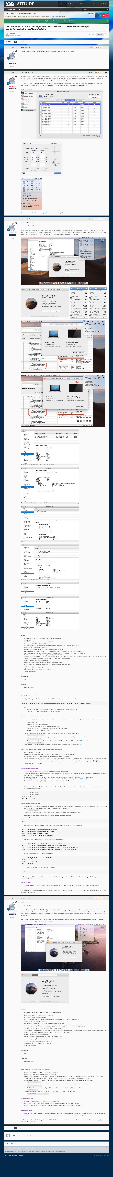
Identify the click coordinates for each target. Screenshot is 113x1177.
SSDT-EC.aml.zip (33, 1089)
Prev (9, 41)
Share (92, 34)
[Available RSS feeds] (106, 1148)
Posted (26, 47)
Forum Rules (73, 3)
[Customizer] (20, 9)
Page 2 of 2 (21, 41)
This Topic (101, 9)
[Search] (107, 9)
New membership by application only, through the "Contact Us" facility (56, 21)
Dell (20, 35)
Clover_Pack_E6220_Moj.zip (36, 742)
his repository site (51, 1074)
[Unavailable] (62, 114)
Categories (84, 3)
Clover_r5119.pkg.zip (34, 1082)
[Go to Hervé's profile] (7, 34)
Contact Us (14, 1155)
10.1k (12, 66)
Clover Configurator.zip (35, 739)
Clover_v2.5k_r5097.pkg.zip (36, 735)
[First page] (6, 42)
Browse (95, 3)
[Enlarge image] (42, 158)
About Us (104, 3)
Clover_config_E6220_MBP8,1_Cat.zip (38, 1093)
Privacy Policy (7, 1155)
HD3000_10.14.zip (33, 810)
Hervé (13, 33)
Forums (63, 3)
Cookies (21, 1155)
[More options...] (106, 47)
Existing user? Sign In (11, 9)
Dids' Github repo (73, 733)
